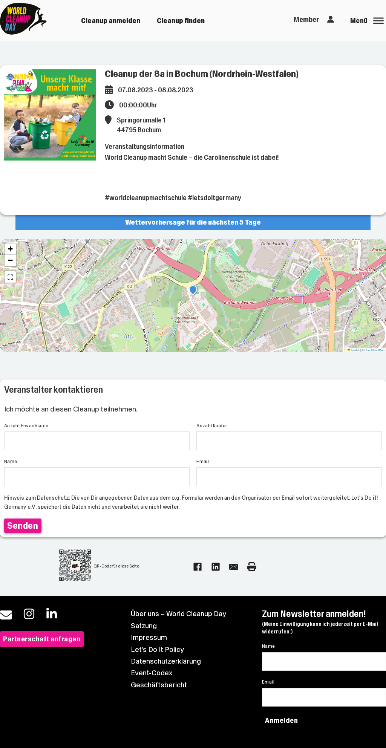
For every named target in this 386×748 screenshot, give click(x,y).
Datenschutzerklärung (166, 661)
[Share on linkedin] (215, 566)
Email (202, 461)
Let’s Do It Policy (157, 649)
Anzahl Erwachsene (26, 426)
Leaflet (354, 350)
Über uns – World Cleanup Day (178, 613)
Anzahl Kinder (211, 426)
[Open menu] (378, 20)
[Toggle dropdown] (330, 19)
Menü (359, 20)
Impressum (149, 637)
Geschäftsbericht (159, 684)
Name (10, 461)
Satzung (144, 625)
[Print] (251, 566)
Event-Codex (151, 672)
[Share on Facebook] (197, 566)
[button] (193, 291)
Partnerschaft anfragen (41, 638)
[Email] (233, 566)
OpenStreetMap (374, 350)
